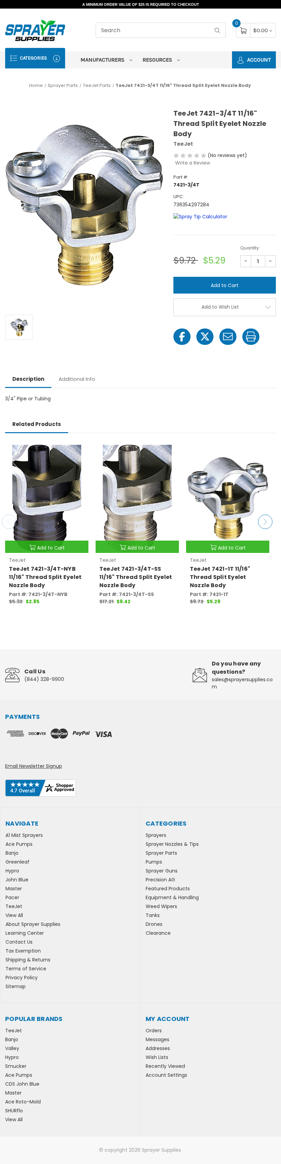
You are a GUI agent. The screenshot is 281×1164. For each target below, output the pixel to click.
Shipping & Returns (27, 959)
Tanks (153, 915)
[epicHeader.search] (217, 30)
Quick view (78, 450)
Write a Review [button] (192, 162)
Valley (12, 1048)
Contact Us (19, 942)
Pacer (12, 897)
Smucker (15, 1066)
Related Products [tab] (36, 424)
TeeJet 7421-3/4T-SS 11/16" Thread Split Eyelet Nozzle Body (135, 577)
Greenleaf (17, 861)
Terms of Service (25, 968)
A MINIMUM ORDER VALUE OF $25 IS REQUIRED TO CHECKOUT (140, 4)
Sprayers (156, 835)
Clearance (158, 933)
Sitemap (15, 986)
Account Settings (166, 1075)
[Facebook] (182, 336)
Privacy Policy (21, 977)
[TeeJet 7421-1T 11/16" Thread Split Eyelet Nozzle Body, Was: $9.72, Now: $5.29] (227, 498)
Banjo (12, 853)
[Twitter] (204, 336)
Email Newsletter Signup (33, 766)
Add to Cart (51, 547)
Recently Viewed (165, 1066)
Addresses (158, 1048)
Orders (154, 1030)
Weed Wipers (161, 906)
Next (265, 522)
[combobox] (161, 30)
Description (28, 379)
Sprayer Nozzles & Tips (172, 844)
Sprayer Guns (162, 870)
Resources (158, 59)
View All (14, 915)
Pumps (154, 861)
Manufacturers (103, 59)
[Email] (227, 336)
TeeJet (13, 906)
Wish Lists (157, 1057)
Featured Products (168, 888)
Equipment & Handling (172, 897)
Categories (33, 58)
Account (258, 59)
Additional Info (77, 379)
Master (13, 888)
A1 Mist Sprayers (24, 835)
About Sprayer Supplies (32, 924)
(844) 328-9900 (44, 679)
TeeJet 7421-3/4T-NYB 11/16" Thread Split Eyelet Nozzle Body (45, 577)
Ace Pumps (19, 844)
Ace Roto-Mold (23, 1101)
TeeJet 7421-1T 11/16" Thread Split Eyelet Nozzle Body (220, 577)
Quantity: (250, 248)
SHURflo (14, 1110)
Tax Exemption (23, 950)
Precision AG (160, 879)
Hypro (12, 870)
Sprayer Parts (161, 853)
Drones (154, 924)
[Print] (250, 336)
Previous (9, 522)
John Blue (16, 879)
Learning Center (24, 933)
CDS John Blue (22, 1084)
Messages (157, 1039)
